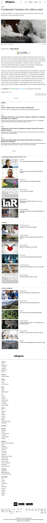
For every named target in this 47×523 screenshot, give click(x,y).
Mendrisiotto (4, 370)
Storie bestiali (4, 448)
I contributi (3, 435)
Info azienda (4, 483)
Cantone (3, 361)
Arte (2, 409)
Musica (3, 419)
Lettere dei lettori (5, 436)
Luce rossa (3, 403)
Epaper (35, 2)
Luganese (3, 368)
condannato (3, 92)
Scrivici (3, 495)
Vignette (3, 493)
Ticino (2, 363)
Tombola (3, 490)
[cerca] (21, 2)
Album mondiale (4, 405)
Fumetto (3, 491)
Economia (3, 425)
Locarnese (3, 366)
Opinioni (3, 428)
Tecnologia (3, 446)
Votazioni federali (5, 376)
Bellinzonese (4, 365)
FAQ (21, 509)
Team (2, 485)
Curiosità (3, 449)
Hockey (3, 388)
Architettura (4, 451)
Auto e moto (4, 453)
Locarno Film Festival (6, 421)
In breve (3, 481)
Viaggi (2, 444)
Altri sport (3, 398)
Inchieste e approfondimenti (7, 443)
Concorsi (3, 488)
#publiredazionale (5, 472)
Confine (3, 380)
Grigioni (3, 371)
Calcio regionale (4, 391)
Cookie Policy (12, 511)
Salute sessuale (4, 459)
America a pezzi (4, 384)
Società (3, 417)
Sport (2, 387)
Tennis (2, 395)
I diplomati (3, 454)
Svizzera (3, 374)
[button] (26, 510)
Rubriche (3, 441)
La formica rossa (5, 433)
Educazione (4, 464)
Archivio (3, 480)
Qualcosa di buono (5, 466)
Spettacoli (3, 411)
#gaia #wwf (4, 470)
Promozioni (3, 486)
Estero (3, 379)
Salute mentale (4, 457)
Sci (2, 393)
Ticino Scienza (4, 461)
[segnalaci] (26, 2)
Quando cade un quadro (6, 456)
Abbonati (30, 2)
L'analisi (3, 432)
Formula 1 (3, 396)
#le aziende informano (6, 474)
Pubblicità (2, 510)
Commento (3, 430)
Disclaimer (9, 509)
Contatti (18, 509)
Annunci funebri (8, 510)
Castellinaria (4, 422)
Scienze (3, 416)
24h (2, 478)
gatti (7, 92)
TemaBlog (3, 469)
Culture (3, 408)
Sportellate (3, 401)
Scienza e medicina (5, 462)
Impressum (14, 509)
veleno (10, 92)
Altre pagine (4, 476)
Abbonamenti (3, 509)
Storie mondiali (4, 400)
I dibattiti (3, 438)
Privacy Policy (5, 511)
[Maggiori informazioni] (29, 53)
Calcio (2, 390)
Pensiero (3, 414)
